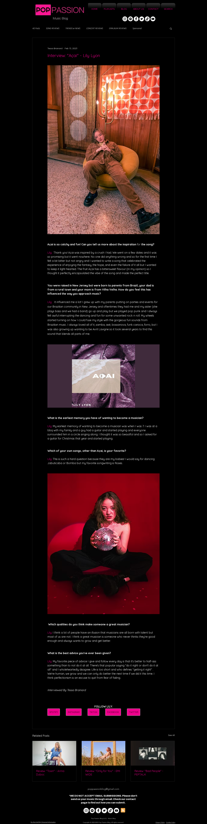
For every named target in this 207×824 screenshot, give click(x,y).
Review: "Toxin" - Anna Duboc (50, 772)
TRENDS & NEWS (72, 28)
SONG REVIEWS (52, 28)
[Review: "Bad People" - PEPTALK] (153, 753)
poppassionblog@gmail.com (103, 788)
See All (171, 735)
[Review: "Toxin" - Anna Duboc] (54, 753)
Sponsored (137, 28)
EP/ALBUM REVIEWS (117, 28)
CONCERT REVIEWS (94, 28)
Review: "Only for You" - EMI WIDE (102, 772)
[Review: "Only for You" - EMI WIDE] (103, 753)
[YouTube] (152, 18)
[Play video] (103, 376)
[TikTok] (147, 18)
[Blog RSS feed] (123, 810)
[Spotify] (130, 18)
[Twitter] (141, 18)
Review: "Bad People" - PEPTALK (148, 772)
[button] (170, 28)
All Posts (36, 28)
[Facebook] (136, 18)
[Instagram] (124, 18)
